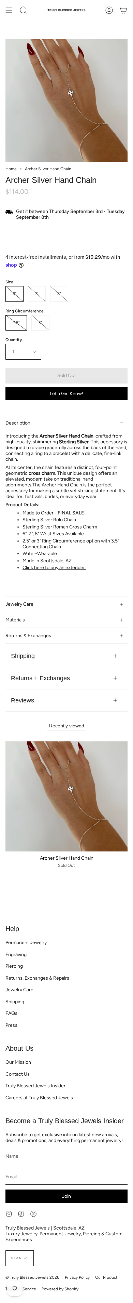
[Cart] (123, 10)
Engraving (16, 954)
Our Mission (18, 1062)
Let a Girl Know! (66, 394)
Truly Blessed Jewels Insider (35, 1086)
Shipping (23, 655)
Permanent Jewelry (26, 942)
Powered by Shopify (60, 1289)
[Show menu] (9, 10)
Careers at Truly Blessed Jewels (39, 1098)
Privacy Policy (77, 1277)
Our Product (106, 1277)
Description (17, 423)
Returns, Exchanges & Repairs (37, 978)
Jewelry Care (19, 604)
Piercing (14, 966)
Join (66, 1196)
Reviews (22, 700)
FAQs (11, 1013)
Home (11, 168)
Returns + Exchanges (40, 678)
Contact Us (17, 1074)
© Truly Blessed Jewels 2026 (32, 1277)
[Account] (109, 10)
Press (11, 1025)
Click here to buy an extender (54, 567)
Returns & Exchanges (28, 636)
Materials (15, 620)
